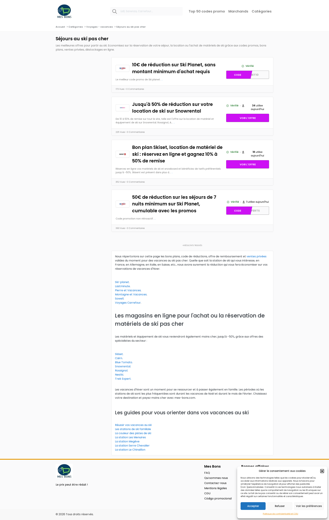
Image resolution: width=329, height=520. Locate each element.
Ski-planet (122, 282)
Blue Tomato (123, 362)
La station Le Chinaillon (130, 450)
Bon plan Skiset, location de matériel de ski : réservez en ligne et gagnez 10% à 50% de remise (177, 154)
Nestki (119, 375)
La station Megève (127, 441)
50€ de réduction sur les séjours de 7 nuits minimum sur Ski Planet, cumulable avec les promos (174, 204)
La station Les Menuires (130, 437)
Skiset (119, 354)
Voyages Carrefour (128, 303)
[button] (322, 471)
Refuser (280, 506)
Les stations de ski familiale (133, 429)
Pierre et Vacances (128, 290)
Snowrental (122, 366)
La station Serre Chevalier (132, 446)
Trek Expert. (123, 379)
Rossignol (121, 370)
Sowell (119, 299)
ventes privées (256, 256)
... (162, 79)
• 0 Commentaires (134, 89)
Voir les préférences (309, 506)
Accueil (60, 26)
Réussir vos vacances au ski (133, 425)
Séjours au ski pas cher (131, 26)
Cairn (118, 358)
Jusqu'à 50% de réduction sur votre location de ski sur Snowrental (172, 107)
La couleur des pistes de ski (133, 433)
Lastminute (122, 286)
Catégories (76, 26)
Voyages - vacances (99, 26)
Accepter (253, 506)
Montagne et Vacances (131, 294)
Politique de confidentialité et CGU (280, 513)
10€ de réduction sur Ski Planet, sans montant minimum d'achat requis (174, 68)
